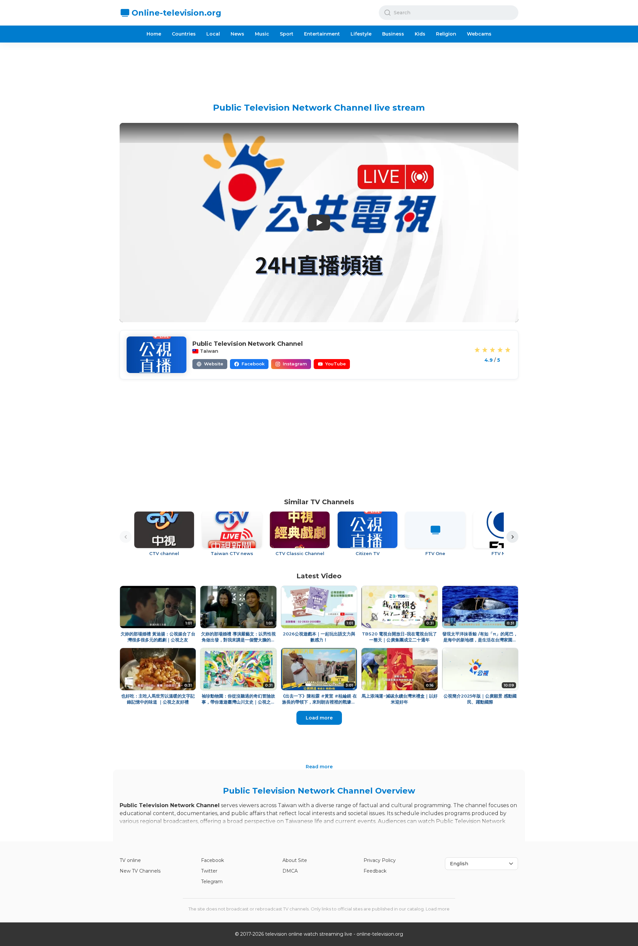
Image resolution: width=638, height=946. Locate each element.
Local (213, 34)
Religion (446, 34)
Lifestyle (361, 34)
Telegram (212, 882)
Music (262, 34)
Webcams (479, 34)
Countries (184, 34)
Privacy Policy (380, 860)
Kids (420, 34)
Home (154, 34)
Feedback (375, 871)
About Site (294, 860)
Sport (286, 34)
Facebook (212, 860)
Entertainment (322, 34)
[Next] (512, 537)
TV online (130, 860)
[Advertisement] (319, 67)
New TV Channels (140, 871)
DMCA (290, 871)
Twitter (209, 871)
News (237, 34)
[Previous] (126, 537)
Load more (319, 718)
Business (393, 34)
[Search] (387, 12)
